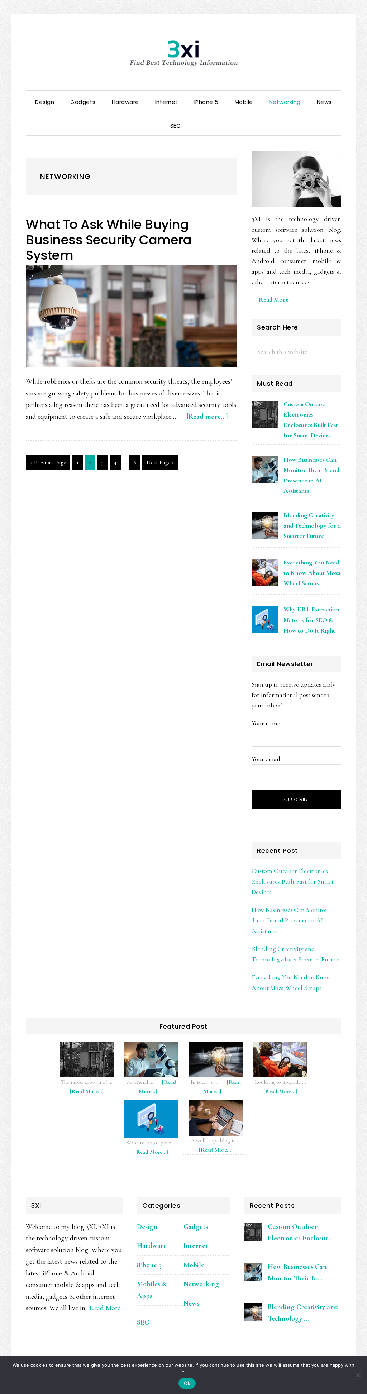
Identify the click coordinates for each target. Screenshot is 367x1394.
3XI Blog (183, 53)
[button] (197, 120)
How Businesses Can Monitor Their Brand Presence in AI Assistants (290, 920)
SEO (143, 1322)
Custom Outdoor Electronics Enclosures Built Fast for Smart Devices (293, 881)
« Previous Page (48, 464)
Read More (274, 299)
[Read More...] (90, 1094)
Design (147, 1226)
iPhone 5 (149, 1265)
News (191, 1303)
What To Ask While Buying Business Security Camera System (108, 239)
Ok (187, 1383)
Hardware (152, 1245)
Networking (201, 1284)
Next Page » (160, 464)
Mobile (194, 1265)
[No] (358, 1375)
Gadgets (196, 1226)
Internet (196, 1245)
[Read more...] (211, 420)
